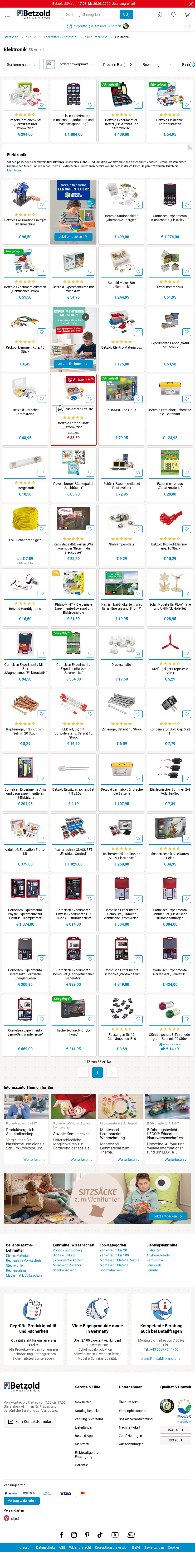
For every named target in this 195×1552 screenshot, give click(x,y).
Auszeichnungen (131, 1444)
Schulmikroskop (64, 1270)
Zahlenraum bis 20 (113, 1250)
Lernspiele (153, 1265)
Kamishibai (154, 1260)
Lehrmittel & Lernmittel (60, 37)
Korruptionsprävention (111, 1547)
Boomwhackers (111, 1270)
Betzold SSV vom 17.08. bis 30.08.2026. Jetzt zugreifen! (93, 3)
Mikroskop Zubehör (67, 1265)
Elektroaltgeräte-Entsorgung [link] (87, 1455)
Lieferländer (84, 1427)
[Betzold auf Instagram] (74, 1536)
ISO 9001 (175, 1440)
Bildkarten (153, 1250)
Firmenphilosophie (132, 1411)
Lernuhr (152, 1270)
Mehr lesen (14, 170)
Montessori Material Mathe (119, 1260)
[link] (173, 14)
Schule (31, 37)
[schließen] (191, 4)
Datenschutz (45, 1547)
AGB (62, 1547)
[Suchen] (126, 14)
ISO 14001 (175, 1430)
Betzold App (84, 1436)
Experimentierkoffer (67, 1260)
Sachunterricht (96, 37)
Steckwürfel (14, 1265)
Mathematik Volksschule (24, 1275)
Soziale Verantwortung (136, 1419)
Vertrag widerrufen (22, 1501)
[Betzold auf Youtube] (115, 1536)
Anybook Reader (158, 1255)
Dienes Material (17, 1255)
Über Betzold (128, 1402)
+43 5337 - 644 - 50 (164, 1349)
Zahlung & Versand (89, 1419)
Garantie (81, 1465)
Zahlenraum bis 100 (114, 1255)
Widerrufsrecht (80, 1547)
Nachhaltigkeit (129, 1427)
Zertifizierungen (130, 1436)
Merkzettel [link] (82, 1444)
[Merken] (42, 105)
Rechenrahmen (17, 1270)
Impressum (24, 1547)
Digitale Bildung (64, 1255)
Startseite (11, 37)
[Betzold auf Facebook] (61, 1536)
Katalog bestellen (87, 1411)
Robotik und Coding (67, 1250)
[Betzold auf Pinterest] (87, 1536)
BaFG (136, 1547)
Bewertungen (154, 1547)
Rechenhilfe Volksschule (23, 1260)
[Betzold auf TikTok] (100, 1536)
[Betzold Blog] (131, 1536)
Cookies (174, 1547)
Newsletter (83, 1402)
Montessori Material (114, 1265)
